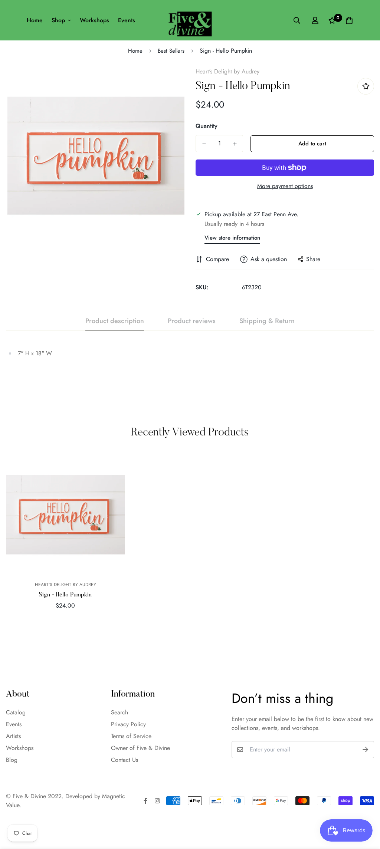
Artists (13, 736)
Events (126, 20)
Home (35, 20)
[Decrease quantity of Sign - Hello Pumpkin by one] (204, 143)
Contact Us (124, 760)
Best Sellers (171, 51)
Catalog (16, 712)
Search (119, 712)
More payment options (285, 186)
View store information (232, 238)
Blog (11, 760)
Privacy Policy (128, 724)
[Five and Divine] (190, 20)
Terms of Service (131, 736)
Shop (58, 20)
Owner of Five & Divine (140, 748)
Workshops (94, 20)
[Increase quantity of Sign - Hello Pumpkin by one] (235, 143)
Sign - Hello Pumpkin (65, 595)
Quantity (206, 126)
